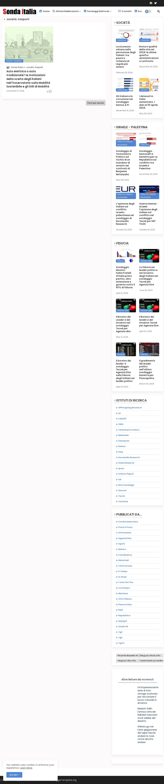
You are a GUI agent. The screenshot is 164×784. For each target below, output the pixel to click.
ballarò (122, 549)
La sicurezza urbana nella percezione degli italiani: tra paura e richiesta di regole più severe (126, 56)
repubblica (124, 615)
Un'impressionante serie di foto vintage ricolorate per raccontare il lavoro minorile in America (148, 695)
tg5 (120, 637)
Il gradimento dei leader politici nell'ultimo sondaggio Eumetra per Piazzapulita (147, 369)
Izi (119, 413)
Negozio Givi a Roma (128, 660)
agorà (121, 543)
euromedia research (129, 457)
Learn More (26, 767)
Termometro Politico (128, 429)
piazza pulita (125, 604)
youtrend (123, 501)
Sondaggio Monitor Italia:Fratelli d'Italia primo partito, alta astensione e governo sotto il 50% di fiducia (125, 277)
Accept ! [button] (14, 774)
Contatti (126, 11)
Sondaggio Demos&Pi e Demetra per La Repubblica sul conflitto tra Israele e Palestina (148, 160)
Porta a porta (125, 527)
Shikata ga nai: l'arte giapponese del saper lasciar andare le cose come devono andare (147, 734)
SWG (120, 424)
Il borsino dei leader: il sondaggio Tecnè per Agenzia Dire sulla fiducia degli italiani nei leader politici (125, 371)
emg (120, 451)
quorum (122, 490)
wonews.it (147, 679)
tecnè (121, 496)
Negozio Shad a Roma (151, 655)
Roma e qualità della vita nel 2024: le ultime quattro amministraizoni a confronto (149, 54)
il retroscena (125, 566)
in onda (122, 577)
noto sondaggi (126, 485)
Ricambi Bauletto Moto (129, 655)
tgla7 (121, 643)
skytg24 (122, 621)
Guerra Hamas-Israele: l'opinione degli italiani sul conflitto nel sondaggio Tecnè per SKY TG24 (148, 214)
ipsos (121, 468)
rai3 (120, 610)
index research (126, 462)
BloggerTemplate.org (64, 780)
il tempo (122, 571)
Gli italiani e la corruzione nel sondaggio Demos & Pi (124, 100)
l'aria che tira (125, 582)
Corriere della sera (128, 521)
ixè (119, 479)
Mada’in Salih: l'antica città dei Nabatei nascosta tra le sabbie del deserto (147, 715)
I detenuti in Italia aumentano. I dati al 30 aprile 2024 (148, 102)
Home (45, 11)
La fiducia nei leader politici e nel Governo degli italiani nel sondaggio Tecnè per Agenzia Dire (148, 276)
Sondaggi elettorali (98, 11)
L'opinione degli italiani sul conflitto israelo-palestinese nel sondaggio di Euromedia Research (125, 214)
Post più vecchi (95, 102)
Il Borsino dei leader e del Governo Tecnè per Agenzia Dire (149, 321)
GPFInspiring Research (130, 407)
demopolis (123, 440)
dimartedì (123, 560)
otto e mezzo (125, 599)
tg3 (120, 632)
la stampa (124, 588)
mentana (123, 593)
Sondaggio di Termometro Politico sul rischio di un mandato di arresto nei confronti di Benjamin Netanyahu (124, 163)
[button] (158, 11)
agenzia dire (124, 538)
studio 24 (123, 626)
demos (121, 446)
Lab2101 (122, 418)
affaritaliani (124, 532)
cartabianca (125, 555)
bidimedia (123, 435)
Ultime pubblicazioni (67, 11)
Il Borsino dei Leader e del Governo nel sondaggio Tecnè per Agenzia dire (123, 324)
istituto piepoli (125, 473)
